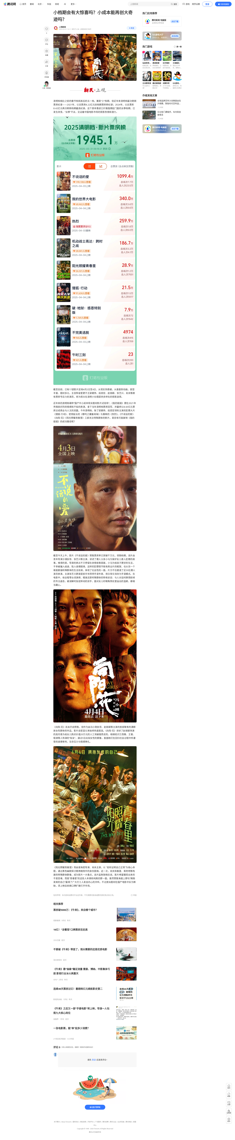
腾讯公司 (92, 1132)
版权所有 (98, 1132)
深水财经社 (57, 960)
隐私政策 (83, 1122)
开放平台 (91, 1122)
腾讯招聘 (105, 1122)
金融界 (56, 1019)
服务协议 (76, 1122)
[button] (175, 21)
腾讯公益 (113, 1122)
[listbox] (95, 971)
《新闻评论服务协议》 (86, 1047)
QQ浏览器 (121, 1122)
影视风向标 (57, 999)
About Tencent (66, 1122)
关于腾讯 (57, 1122)
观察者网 (56, 920)
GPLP (55, 980)
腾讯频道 (129, 1122)
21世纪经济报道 (59, 1039)
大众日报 (56, 940)
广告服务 (98, 1122)
